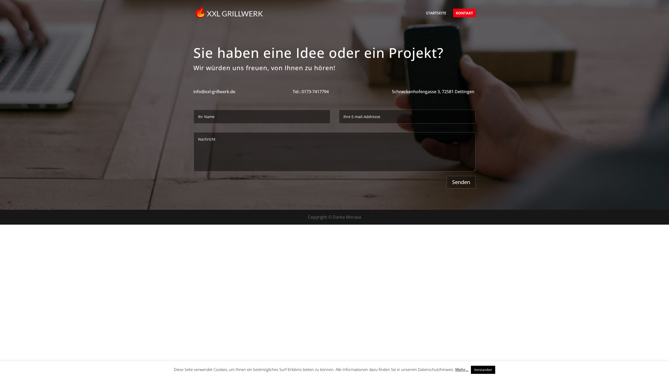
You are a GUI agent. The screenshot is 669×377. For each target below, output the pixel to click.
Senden (461, 182)
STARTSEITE (436, 13)
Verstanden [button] (483, 369)
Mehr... (462, 369)
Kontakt (464, 13)
